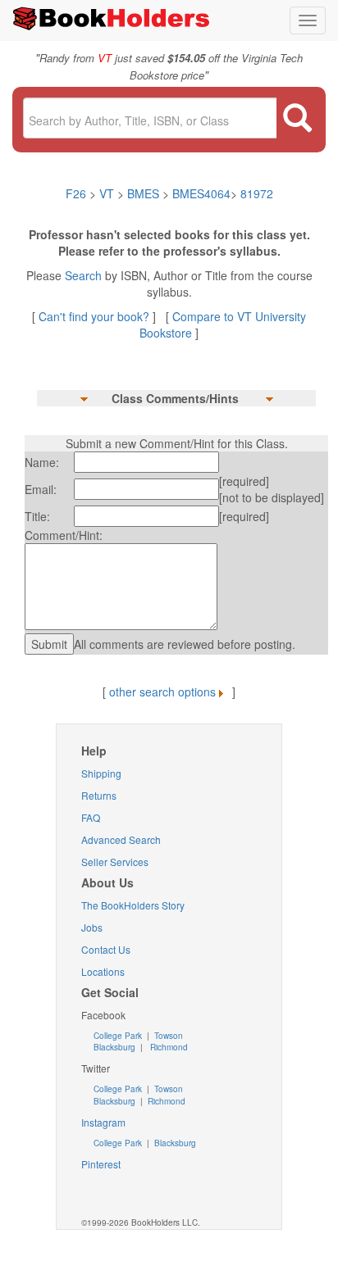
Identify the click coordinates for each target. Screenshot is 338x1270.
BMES (143, 193)
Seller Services (114, 862)
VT (108, 193)
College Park (119, 1035)
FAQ (90, 817)
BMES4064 (201, 193)
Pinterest (101, 1164)
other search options (162, 691)
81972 (256, 193)
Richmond (168, 1047)
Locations (103, 971)
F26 (76, 193)
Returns (98, 795)
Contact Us (105, 949)
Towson (167, 1035)
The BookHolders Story (133, 905)
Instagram (103, 1122)
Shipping (101, 773)
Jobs (92, 927)
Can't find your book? (96, 316)
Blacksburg (114, 1047)
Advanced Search (121, 839)
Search (85, 275)
